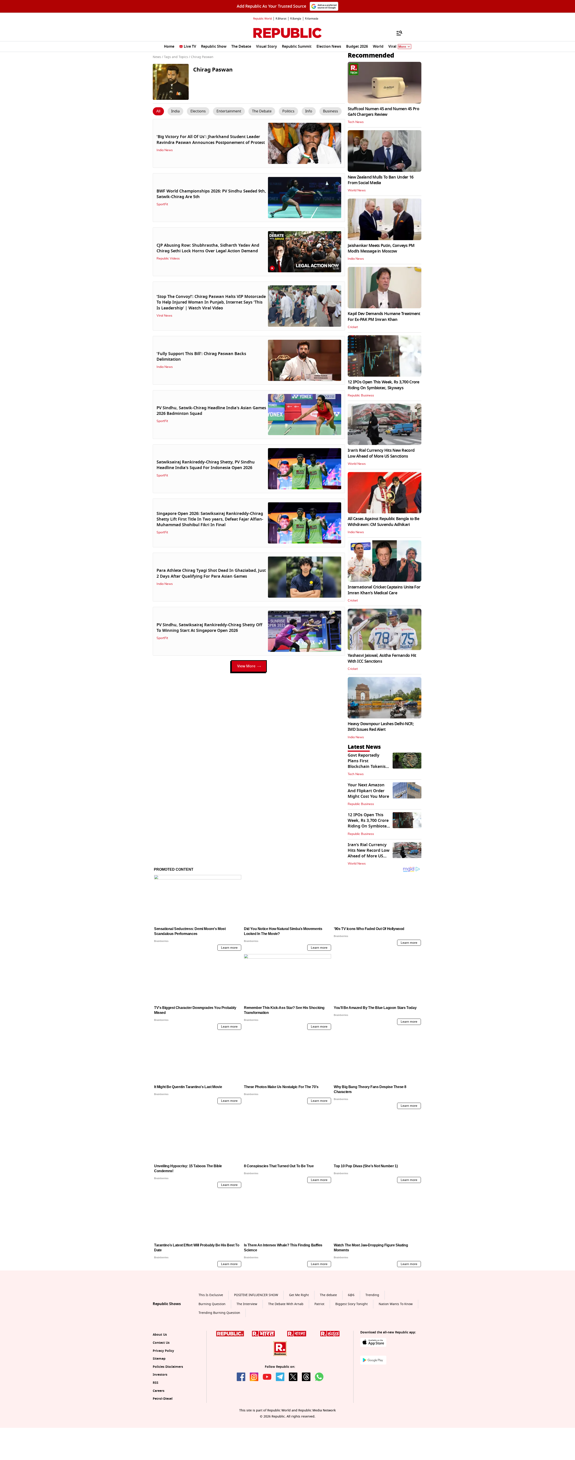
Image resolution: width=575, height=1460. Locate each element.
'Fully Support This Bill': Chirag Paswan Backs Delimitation (201, 356)
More (402, 47)
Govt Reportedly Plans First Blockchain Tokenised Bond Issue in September (369, 766)
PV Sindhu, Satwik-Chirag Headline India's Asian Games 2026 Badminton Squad (211, 410)
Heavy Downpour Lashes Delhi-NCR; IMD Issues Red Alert (381, 726)
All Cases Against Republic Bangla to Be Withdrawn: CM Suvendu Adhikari (383, 521)
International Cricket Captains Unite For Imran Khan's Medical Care (384, 590)
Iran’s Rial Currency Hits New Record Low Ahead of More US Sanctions (381, 453)
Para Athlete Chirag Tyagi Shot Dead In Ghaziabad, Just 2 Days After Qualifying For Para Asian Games (211, 573)
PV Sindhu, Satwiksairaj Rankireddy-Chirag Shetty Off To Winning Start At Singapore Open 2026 (209, 627)
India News (165, 150)
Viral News (164, 315)
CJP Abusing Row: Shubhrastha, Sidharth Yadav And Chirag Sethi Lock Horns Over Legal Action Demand (208, 248)
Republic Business (361, 395)
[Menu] (397, 33)
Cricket (353, 327)
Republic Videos (168, 258)
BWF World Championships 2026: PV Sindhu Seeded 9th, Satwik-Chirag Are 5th (211, 194)
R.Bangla (295, 19)
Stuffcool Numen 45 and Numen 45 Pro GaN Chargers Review (383, 111)
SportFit (162, 204)
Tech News (356, 122)
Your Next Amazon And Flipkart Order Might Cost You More (368, 790)
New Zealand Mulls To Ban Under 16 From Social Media (380, 180)
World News (357, 190)
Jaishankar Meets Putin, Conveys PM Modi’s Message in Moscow (381, 248)
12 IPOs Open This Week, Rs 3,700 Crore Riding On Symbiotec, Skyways (383, 385)
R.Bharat (281, 19)
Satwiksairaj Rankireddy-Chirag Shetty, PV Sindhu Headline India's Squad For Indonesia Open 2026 (206, 465)
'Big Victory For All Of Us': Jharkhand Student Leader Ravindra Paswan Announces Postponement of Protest (211, 139)
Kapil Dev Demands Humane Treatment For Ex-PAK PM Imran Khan (384, 316)
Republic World (262, 19)
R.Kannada (311, 19)
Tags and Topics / (177, 57)
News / (158, 57)
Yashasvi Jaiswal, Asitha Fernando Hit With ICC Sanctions (382, 658)
